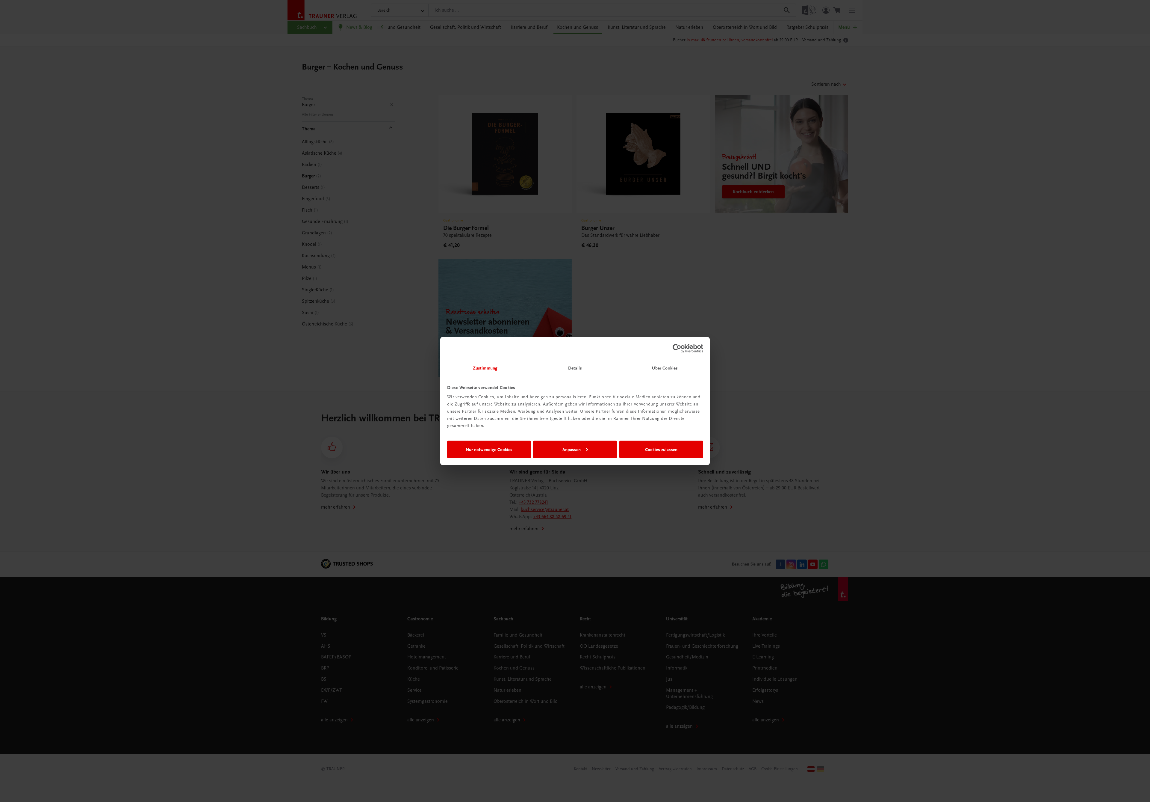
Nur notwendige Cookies (489, 449)
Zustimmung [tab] (485, 368)
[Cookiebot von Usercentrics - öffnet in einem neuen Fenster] (677, 348)
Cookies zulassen (661, 449)
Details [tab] (575, 368)
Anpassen (571, 449)
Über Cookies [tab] (665, 368)
